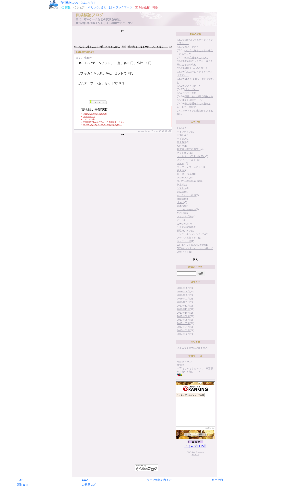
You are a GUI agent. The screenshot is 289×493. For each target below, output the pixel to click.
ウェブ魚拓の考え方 (159, 480)
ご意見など (89, 484)
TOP (20, 480)
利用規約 (217, 480)
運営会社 (22, 484)
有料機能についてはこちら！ (78, 2)
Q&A (85, 480)
